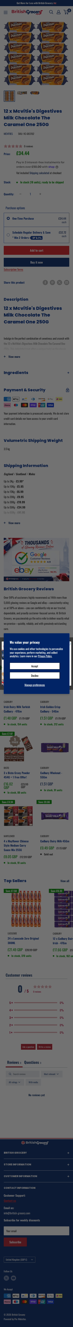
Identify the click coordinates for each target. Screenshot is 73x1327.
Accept (34, 666)
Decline (34, 675)
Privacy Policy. (45, 656)
